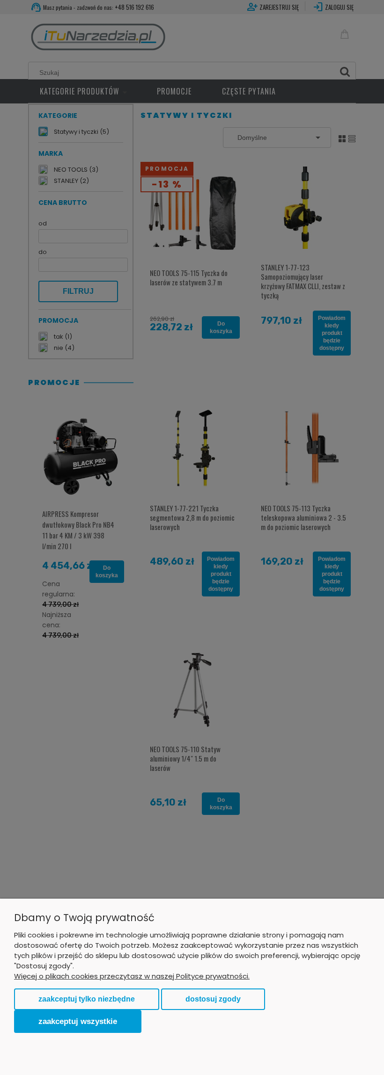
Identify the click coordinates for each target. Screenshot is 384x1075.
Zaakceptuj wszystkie (77, 1021)
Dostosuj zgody (213, 999)
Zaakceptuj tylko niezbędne (86, 999)
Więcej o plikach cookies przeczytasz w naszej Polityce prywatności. (132, 976)
